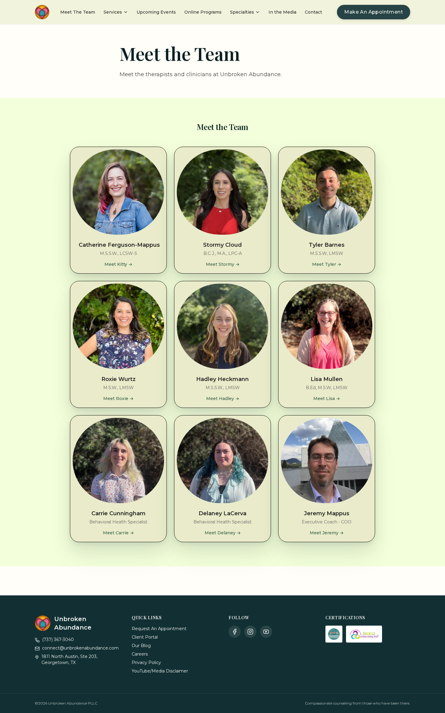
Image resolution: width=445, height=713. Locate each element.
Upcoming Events (156, 12)
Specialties (242, 12)
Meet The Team (77, 12)
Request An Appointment (159, 628)
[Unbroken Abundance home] (42, 12)
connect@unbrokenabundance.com (80, 648)
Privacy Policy (146, 662)
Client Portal (145, 637)
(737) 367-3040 (58, 639)
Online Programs (203, 12)
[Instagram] (250, 632)
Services (113, 12)
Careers (140, 654)
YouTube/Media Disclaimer (160, 671)
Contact (313, 12)
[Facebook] (235, 632)
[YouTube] (266, 632)
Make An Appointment (373, 12)
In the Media (282, 12)
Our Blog (141, 645)
